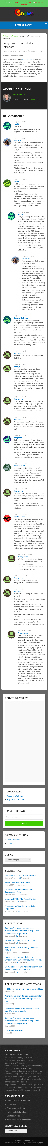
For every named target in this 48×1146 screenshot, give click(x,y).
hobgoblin (18, 438)
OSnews (17, 1140)
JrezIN (16, 124)
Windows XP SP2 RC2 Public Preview (20, 899)
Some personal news (14, 1030)
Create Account (13, 840)
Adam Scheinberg (35, 1066)
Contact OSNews (14, 1116)
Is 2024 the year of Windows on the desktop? (24, 989)
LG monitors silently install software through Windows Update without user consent (23, 968)
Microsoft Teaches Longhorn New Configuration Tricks (19, 890)
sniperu (17, 182)
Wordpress (27, 1068)
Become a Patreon (15, 796)
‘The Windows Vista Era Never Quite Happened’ (20, 907)
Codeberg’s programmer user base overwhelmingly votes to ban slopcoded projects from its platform (22, 931)
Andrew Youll (19, 466)
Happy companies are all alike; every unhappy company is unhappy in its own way (23, 958)
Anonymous (19, 353)
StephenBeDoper (21, 318)
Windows (14, 36)
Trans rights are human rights (19, 1120)
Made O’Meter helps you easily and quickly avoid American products (23, 1009)
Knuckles (18, 140)
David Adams (19, 94)
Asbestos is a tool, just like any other (20, 940)
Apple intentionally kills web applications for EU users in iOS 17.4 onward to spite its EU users (23, 998)
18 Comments (18, 55)
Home (6, 36)
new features (27, 59)
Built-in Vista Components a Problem (20, 875)
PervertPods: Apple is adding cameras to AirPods (22, 948)
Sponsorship (12, 1104)
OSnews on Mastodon (16, 1108)
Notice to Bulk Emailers (16, 1112)
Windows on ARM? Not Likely (17, 882)
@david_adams (35, 99)
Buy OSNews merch (15, 800)
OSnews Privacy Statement (16, 1055)
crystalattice (19, 517)
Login (9, 843)
